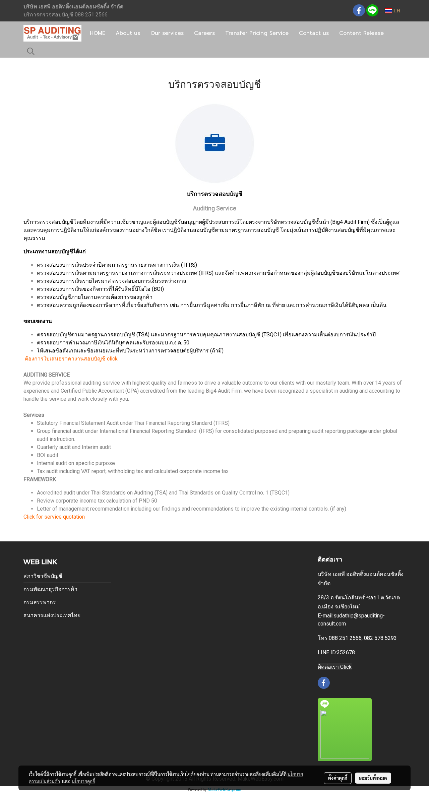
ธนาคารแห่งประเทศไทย (51, 615)
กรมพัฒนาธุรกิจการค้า (50, 589)
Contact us (314, 33)
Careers (204, 33)
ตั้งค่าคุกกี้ (337, 778)
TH (396, 10)
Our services (167, 33)
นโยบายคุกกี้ (83, 781)
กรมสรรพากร (39, 602)
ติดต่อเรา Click (335, 667)
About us (128, 33)
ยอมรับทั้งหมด (373, 778)
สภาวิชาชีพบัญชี (42, 576)
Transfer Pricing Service (257, 33)
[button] (30, 51)
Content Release (361, 33)
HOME (97, 33)
